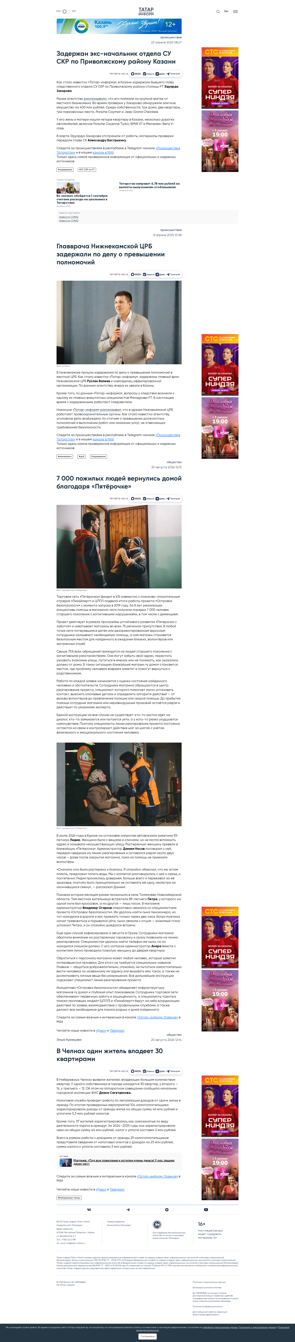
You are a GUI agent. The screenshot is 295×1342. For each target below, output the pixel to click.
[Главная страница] (146, 11)
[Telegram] (128, 1210)
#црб (81, 456)
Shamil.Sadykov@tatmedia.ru (206, 1315)
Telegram (117, 1030)
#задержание (65, 170)
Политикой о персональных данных (257, 1327)
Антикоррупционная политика (207, 1288)
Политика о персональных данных (209, 1282)
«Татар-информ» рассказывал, (97, 410)
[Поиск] (218, 11)
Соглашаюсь (147, 1336)
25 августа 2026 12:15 (166, 467)
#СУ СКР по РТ (87, 170)
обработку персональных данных (220, 1327)
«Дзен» (101, 1030)
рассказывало (94, 99)
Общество (174, 462)
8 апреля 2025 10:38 (167, 235)
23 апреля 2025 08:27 (166, 42)
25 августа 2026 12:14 (166, 1040)
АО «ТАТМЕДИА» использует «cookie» (210, 1293)
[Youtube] (206, 1210)
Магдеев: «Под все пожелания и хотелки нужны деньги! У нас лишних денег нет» (124, 1162)
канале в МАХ (103, 152)
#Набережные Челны (69, 1198)
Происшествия (171, 37)
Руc (59, 11)
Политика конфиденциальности (208, 1307)
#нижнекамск (65, 456)
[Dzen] (167, 1210)
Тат (74, 11)
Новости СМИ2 (68, 217)
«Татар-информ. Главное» (157, 1017)
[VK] (88, 1209)
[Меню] (235, 11)
